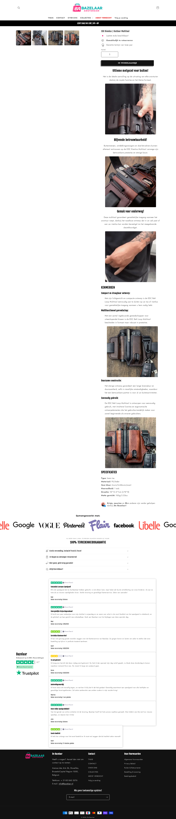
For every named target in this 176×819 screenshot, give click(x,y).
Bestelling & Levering (132, 772)
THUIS (90, 759)
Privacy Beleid (129, 763)
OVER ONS (92, 768)
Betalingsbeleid (130, 776)
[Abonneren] (106, 797)
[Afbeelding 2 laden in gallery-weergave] (39, 37)
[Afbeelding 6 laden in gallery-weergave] (71, 37)
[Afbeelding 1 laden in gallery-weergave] (23, 37)
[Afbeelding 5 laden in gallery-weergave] (55, 37)
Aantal (103, 50)
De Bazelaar (91, 817)
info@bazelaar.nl (66, 783)
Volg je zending (94, 780)
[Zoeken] (18, 7)
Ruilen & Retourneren (132, 768)
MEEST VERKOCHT (95, 776)
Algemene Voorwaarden (133, 759)
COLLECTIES (93, 772)
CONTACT (92, 763)
